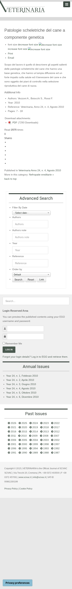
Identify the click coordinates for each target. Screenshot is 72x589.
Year (14, 243)
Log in (9, 349)
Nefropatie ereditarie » (41, 174)
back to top (10, 178)
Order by (17, 269)
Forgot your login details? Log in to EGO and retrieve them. (35, 356)
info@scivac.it (39, 477)
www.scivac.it (25, 477)
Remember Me (13, 343)
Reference (18, 256)
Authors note (19, 230)
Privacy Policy (11, 488)
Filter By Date (19, 207)
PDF (14, 122)
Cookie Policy (25, 488)
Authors (16, 217)
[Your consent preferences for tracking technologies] (17, 582)
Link (41, 279)
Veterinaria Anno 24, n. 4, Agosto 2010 (40, 170)
